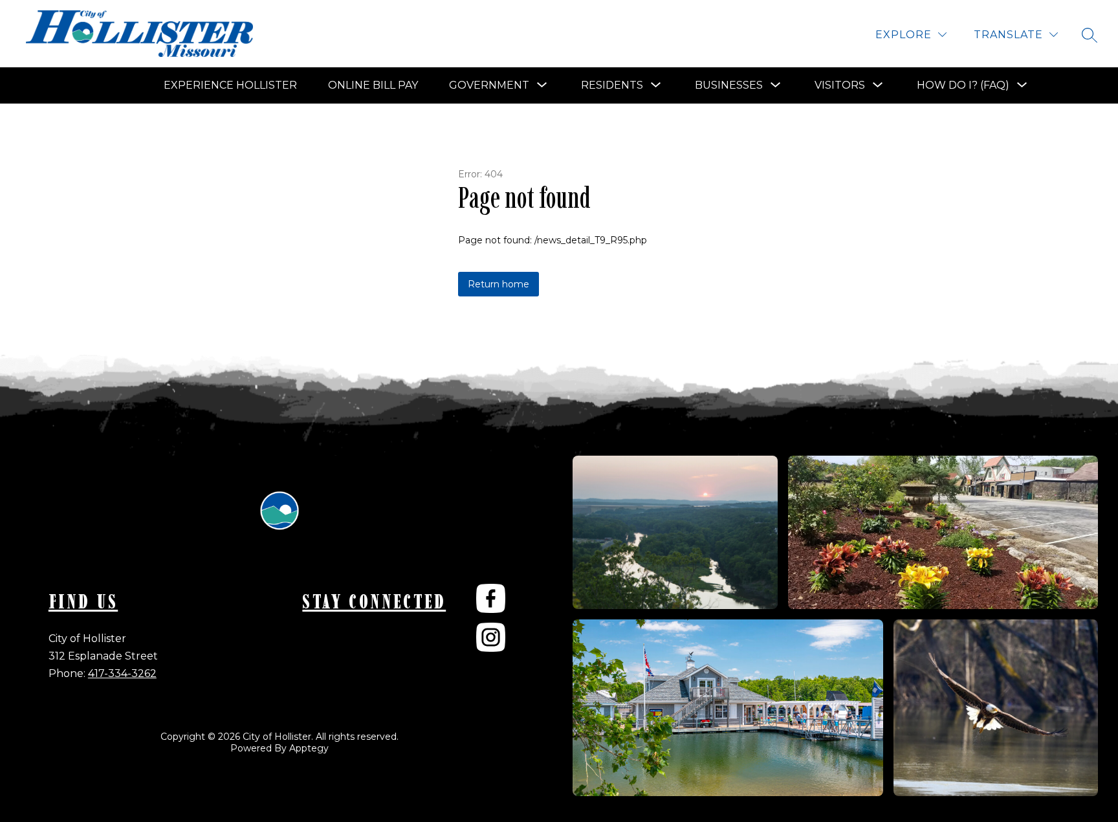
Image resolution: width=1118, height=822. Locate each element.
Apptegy (309, 748)
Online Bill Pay (373, 85)
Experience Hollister (230, 85)
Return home (498, 284)
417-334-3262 (122, 673)
